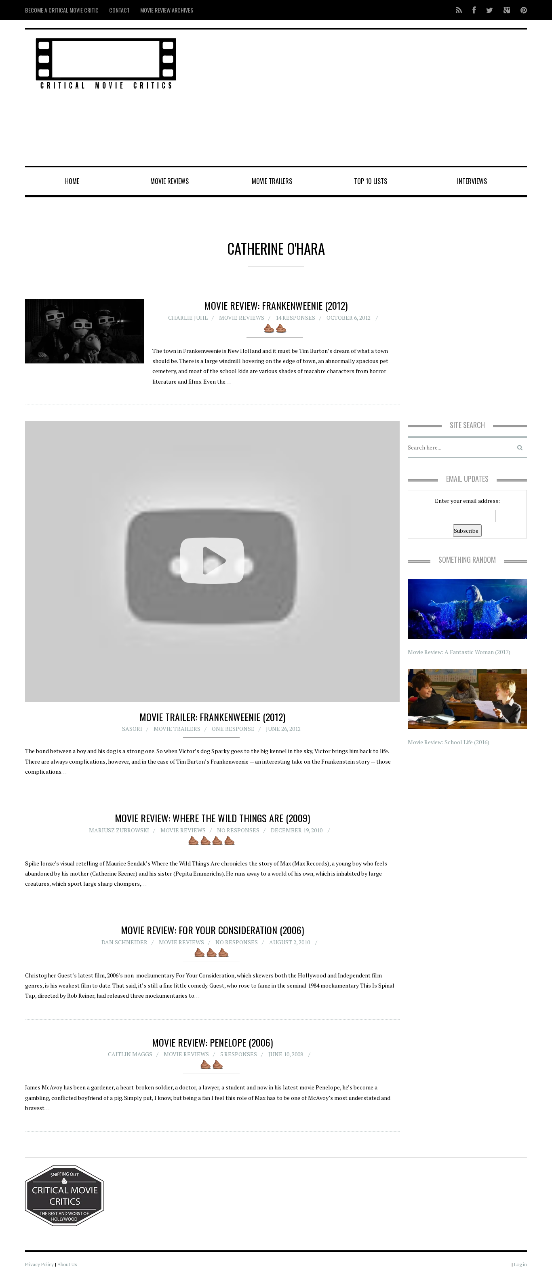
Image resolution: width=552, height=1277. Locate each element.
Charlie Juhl (188, 317)
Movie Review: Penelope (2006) (212, 1042)
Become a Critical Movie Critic (62, 10)
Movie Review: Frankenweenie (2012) (276, 305)
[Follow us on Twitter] (489, 10)
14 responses (295, 317)
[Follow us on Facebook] (474, 10)
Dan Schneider (124, 942)
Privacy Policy (39, 1264)
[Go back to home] (106, 62)
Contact (119, 10)
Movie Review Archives (166, 10)
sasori (132, 728)
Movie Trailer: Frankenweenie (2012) (212, 716)
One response (233, 728)
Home (72, 181)
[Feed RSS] (459, 10)
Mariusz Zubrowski (119, 830)
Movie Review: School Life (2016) (448, 742)
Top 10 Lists (370, 181)
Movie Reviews (169, 181)
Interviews (472, 181)
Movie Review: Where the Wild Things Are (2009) (212, 818)
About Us (67, 1264)
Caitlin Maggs (130, 1054)
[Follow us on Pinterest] (521, 10)
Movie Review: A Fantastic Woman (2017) (459, 652)
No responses (238, 830)
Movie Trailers (272, 181)
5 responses (238, 1054)
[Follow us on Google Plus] (507, 10)
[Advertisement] (361, 98)
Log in (520, 1264)
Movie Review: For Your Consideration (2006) (212, 929)
